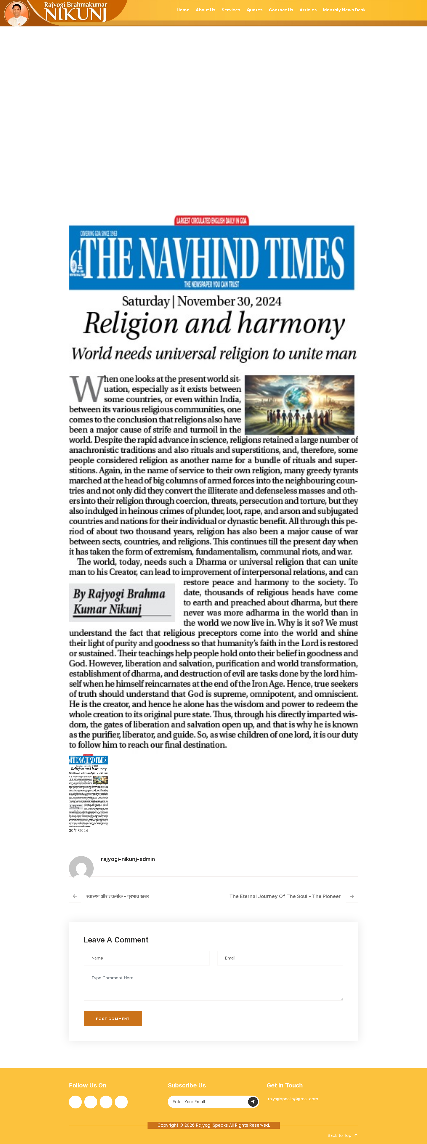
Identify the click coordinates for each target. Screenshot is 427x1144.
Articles (308, 10)
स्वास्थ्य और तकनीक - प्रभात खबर (117, 896)
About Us (205, 10)
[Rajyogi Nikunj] (64, 13)
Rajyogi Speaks (212, 1125)
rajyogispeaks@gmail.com (293, 1099)
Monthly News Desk (344, 10)
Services (231, 10)
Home (183, 10)
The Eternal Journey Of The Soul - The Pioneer (285, 896)
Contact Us (281, 10)
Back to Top (339, 1135)
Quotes (255, 10)
